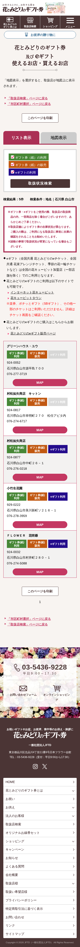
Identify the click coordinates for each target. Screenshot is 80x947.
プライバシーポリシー (21, 900)
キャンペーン (15, 849)
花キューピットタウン (26, 298)
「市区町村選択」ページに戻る (29, 104)
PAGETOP (75, 927)
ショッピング (50, 26)
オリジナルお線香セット (23, 832)
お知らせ (12, 858)
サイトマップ (15, 934)
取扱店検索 (30, 26)
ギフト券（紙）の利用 (30, 157)
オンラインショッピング (56, 697)
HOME (10, 782)
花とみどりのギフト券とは (10, 25)
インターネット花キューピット (32, 292)
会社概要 (12, 875)
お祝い (10, 799)
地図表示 (59, 137)
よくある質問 (15, 866)
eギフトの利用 (25, 172)
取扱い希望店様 (16, 892)
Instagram (35, 766)
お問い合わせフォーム (23, 694)
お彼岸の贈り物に (43, 35)
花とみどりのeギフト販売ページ (33, 333)
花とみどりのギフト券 (40, 735)
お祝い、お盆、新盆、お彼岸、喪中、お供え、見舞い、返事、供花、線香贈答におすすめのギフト (33, 7)
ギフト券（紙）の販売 (30, 165)
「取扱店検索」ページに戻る (27, 98)
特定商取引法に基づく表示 (24, 908)
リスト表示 (21, 137)
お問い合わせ (15, 917)
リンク (10, 925)
